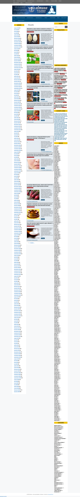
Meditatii (55, 459)
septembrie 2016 (17, 233)
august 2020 (16, 152)
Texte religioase (57, 489)
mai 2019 (16, 177)
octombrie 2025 (17, 45)
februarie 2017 (17, 224)
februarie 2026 (17, 38)
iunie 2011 (16, 341)
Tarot (55, 486)
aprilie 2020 (16, 158)
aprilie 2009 (16, 386)
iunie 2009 (16, 383)
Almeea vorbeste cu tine (58, 426)
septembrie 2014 (17, 274)
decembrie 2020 (17, 145)
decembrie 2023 (17, 83)
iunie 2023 (16, 93)
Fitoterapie (43, 64)
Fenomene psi (57, 122)
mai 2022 (16, 115)
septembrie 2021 (17, 129)
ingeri (61, 124)
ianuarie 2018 (16, 205)
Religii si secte (56, 480)
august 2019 (16, 172)
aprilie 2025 (16, 55)
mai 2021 (16, 136)
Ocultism (55, 468)
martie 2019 (16, 181)
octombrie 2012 (17, 314)
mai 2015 (16, 260)
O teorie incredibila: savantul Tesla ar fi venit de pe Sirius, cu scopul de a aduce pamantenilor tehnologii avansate (60, 86)
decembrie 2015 (17, 248)
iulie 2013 (16, 298)
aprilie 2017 (16, 221)
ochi (60, 127)
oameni (56, 127)
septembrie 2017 (17, 212)
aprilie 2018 (16, 200)
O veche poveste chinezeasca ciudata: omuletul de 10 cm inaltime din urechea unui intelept (60, 101)
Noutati (55, 464)
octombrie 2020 (17, 148)
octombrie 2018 (17, 189)
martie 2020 (16, 160)
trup (58, 139)
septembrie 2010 (17, 357)
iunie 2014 (16, 279)
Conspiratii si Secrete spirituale (21, 17)
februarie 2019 (17, 183)
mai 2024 (16, 74)
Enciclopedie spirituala (58, 447)
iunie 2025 (16, 52)
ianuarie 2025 (17, 60)
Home (14, 17)
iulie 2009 (16, 381)
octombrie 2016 (17, 231)
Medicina (58, 17)
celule (65, 114)
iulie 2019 (16, 174)
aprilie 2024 (16, 76)
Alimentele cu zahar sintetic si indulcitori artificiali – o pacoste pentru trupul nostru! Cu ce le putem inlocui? (39, 29)
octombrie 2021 (17, 127)
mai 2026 (16, 33)
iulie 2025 (16, 50)
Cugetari (62, 117)
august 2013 (16, 296)
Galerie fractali (56, 455)
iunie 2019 (16, 176)
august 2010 (16, 358)
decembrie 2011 (17, 331)
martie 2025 (16, 57)
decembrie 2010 (17, 352)
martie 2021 (16, 139)
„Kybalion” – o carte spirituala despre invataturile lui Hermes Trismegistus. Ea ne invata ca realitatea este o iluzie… (60, 82)
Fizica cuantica (56, 452)
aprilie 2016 (16, 241)
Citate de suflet (57, 435)
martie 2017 (16, 222)
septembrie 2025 (17, 46)
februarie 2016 (17, 245)
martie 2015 (16, 264)
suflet (60, 135)
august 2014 (16, 276)
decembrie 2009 (17, 372)
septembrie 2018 (17, 191)
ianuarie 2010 (16, 370)
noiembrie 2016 (17, 229)
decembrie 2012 (17, 310)
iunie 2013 (16, 300)
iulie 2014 (16, 277)
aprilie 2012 (16, 324)
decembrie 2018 (17, 186)
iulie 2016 (16, 236)
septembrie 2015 (17, 253)
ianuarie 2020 (17, 164)
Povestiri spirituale (57, 473)
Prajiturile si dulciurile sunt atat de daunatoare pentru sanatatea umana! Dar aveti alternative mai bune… (39, 204)
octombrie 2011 (17, 334)
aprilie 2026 (16, 34)
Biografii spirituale (57, 433)
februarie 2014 (17, 286)
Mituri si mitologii (57, 461)
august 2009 (16, 379)
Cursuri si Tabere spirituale (59, 442)
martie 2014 (16, 284)
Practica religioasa (57, 474)
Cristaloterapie (56, 439)
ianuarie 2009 (17, 391)
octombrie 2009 (17, 376)
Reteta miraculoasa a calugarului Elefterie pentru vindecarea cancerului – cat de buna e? (38, 137)
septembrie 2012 (17, 315)
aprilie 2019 (16, 179)
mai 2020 (16, 157)
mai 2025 (16, 53)
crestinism (57, 117)
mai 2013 (16, 302)
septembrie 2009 (17, 377)
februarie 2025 (17, 59)
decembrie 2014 (17, 269)
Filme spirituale (56, 450)
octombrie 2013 (17, 293)
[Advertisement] (40, 129)
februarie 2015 (17, 265)
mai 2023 (16, 95)
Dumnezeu (57, 119)
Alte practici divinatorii (58, 428)
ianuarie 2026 (17, 40)
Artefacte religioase (57, 429)
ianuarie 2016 (16, 246)
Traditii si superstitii (16, 2)
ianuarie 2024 (17, 81)
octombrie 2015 (17, 252)
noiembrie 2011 (17, 333)
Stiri (56, 135)
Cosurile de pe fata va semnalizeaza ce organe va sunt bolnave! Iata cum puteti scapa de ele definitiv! (39, 154)
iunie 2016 (16, 238)
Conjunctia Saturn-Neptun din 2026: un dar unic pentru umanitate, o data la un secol (60, 98)
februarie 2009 (17, 389)
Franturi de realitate (52, 17)
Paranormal (56, 470)
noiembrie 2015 (17, 250)
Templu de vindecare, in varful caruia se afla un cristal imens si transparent (60, 95)
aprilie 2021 (16, 138)
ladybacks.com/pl (3, 496)
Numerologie (56, 467)
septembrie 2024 (17, 67)
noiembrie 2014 (17, 270)
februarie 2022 (17, 121)
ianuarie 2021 (16, 143)
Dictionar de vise (57, 443)
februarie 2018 (17, 203)
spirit (58, 131)
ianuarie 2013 (16, 308)
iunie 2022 (16, 114)
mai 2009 (16, 384)
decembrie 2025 (17, 41)
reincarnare (57, 130)
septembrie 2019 (17, 171)
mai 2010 (16, 364)
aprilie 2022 (16, 117)
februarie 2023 (17, 100)
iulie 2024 (16, 71)
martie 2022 (16, 119)
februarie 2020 (17, 162)
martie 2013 (16, 305)
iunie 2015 (16, 258)
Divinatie (46, 17)
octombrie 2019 (17, 169)
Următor (32, 242)
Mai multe (42, 42)
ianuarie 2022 (17, 122)
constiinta (57, 116)
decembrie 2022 (17, 103)
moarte (64, 125)
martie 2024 (16, 77)
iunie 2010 (16, 362)
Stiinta (55, 485)
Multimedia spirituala (57, 463)
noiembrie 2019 (17, 167)
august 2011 (16, 338)
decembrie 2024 (17, 62)
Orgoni (55, 469)
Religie (21, 2)
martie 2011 (16, 346)
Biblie (65, 113)
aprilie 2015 (16, 262)
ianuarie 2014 (16, 288)
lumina (56, 125)
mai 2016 (16, 239)
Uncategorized (56, 491)
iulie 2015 (16, 257)
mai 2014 (16, 281)
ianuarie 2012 (16, 329)
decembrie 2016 (17, 227)
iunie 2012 (16, 320)
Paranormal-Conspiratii (28, 2)
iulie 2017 (16, 215)
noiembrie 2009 (17, 374)
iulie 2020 (16, 153)
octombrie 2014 (17, 272)
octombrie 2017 (17, 210)
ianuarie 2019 (16, 184)
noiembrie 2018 (17, 188)
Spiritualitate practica (39, 17)
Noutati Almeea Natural (58, 465)
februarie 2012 (17, 327)
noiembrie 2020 (17, 146)
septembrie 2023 (17, 88)
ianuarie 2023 (17, 102)
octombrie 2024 (17, 65)
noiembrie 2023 (17, 84)
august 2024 (16, 69)
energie (62, 121)
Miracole (55, 460)
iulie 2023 (16, 91)
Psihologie (56, 477)
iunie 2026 (16, 31)
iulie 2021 (16, 133)
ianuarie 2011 (16, 350)
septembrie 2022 (17, 108)
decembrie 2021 (17, 124)
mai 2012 (16, 322)
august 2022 (16, 110)
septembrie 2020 (17, 150)
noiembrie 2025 (17, 43)
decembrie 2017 (17, 207)
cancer (60, 114)
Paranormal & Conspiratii (61, 128)
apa (55, 113)
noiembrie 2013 (17, 291)
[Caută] (66, 27)
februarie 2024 (17, 79)
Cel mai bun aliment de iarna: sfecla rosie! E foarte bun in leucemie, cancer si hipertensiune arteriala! (40, 185)
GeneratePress (50, 494)
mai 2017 (16, 219)
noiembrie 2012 (17, 312)
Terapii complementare (58, 487)
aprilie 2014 (16, 283)
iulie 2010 (16, 360)
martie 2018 (16, 202)
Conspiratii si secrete (58, 437)
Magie (55, 456)
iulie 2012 (16, 319)
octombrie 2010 (17, 355)
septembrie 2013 (17, 295)
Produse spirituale (57, 476)
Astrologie (60, 113)
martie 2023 (16, 98)
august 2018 (16, 193)
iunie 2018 (16, 196)
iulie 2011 (16, 339)
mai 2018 (16, 198)
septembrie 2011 (17, 336)
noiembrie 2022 (17, 105)
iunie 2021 (16, 134)
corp (61, 116)
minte (60, 125)
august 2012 (16, 317)
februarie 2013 (17, 307)
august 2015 (16, 255)
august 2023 (16, 90)
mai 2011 (15, 343)
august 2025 (16, 48)
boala (56, 114)
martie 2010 (16, 367)
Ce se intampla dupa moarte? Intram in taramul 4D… (60, 73)
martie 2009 (16, 388)
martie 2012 (16, 326)
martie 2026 (16, 36)
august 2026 (16, 27)
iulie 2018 (16, 195)
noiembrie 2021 (17, 126)
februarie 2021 (17, 141)
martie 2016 (16, 243)
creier (65, 116)
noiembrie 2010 (17, 353)
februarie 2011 (17, 348)
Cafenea (55, 434)
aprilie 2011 (16, 345)
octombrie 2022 (17, 107)
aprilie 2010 (16, 365)
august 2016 (16, 234)
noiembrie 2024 (17, 64)
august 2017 (16, 214)
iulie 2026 (16, 29)
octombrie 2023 (17, 86)
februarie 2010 (17, 369)
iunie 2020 (16, 155)
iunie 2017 (16, 217)
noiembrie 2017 (17, 208)
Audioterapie (56, 431)
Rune (55, 481)
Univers (62, 139)
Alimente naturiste (57, 425)
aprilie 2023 (16, 96)
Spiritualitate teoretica (30, 17)
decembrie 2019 (17, 165)
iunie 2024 (16, 72)
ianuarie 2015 (16, 267)
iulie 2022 (16, 112)
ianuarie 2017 (16, 226)
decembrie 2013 (17, 289)
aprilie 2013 (16, 303)
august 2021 (16, 131)
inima (65, 124)
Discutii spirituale (58, 118)
